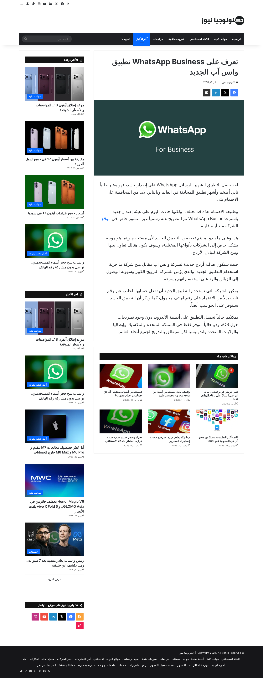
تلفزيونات (134, 665)
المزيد (127, 39)
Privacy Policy (67, 665)
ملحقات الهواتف (106, 665)
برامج (144, 665)
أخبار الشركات (64, 658)
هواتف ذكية (220, 39)
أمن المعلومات (83, 658)
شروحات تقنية (176, 39)
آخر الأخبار (141, 39)
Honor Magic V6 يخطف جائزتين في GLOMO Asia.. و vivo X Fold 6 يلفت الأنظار (56, 506)
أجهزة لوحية (218, 665)
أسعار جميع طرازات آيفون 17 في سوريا (56, 213)
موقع (106, 218)
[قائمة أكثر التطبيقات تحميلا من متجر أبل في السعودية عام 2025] (217, 421)
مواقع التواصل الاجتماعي (106, 658)
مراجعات (158, 39)
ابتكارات (34, 658)
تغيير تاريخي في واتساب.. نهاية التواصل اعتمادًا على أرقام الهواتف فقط (219, 395)
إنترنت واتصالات (130, 658)
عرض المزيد (54, 579)
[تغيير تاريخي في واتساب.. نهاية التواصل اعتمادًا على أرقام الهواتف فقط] (217, 376)
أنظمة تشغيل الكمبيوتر (162, 665)
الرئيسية (236, 39)
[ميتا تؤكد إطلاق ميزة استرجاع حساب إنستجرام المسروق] (169, 421)
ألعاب (24, 658)
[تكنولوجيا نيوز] (223, 20)
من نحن (40, 665)
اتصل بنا (51, 665)
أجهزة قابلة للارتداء (199, 665)
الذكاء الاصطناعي (199, 39)
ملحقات (122, 665)
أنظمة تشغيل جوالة (193, 658)
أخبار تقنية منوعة (86, 665)
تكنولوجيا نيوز (228, 82)
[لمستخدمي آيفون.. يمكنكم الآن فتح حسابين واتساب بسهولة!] (121, 376)
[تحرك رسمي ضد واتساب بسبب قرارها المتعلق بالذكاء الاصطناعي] (121, 421)
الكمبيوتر (182, 665)
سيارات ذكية (47, 658)
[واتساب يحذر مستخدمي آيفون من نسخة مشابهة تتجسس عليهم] (169, 376)
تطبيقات (176, 658)
